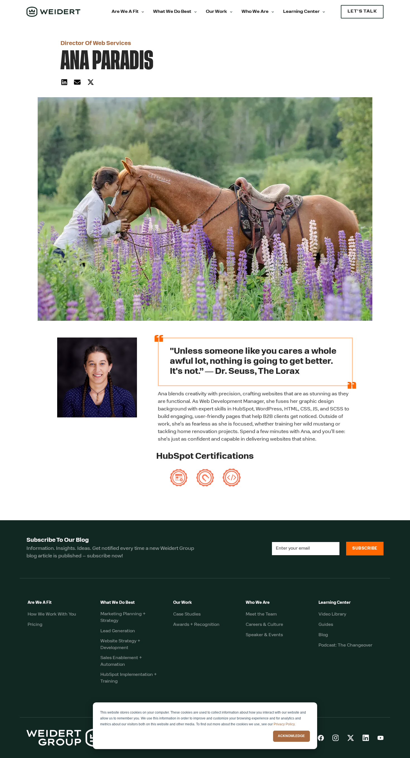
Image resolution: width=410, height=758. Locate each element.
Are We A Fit (125, 12)
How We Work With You (52, 614)
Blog (323, 635)
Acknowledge (291, 736)
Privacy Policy (284, 724)
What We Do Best (172, 12)
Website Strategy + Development (120, 644)
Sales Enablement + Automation (121, 661)
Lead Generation (117, 631)
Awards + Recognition (196, 624)
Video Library (332, 614)
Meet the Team (261, 614)
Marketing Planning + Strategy (123, 617)
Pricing (35, 624)
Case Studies (187, 614)
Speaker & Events (264, 635)
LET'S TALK (362, 11)
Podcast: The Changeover (345, 645)
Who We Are (255, 12)
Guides (326, 624)
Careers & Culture (264, 624)
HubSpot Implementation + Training (128, 678)
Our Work (216, 12)
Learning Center (301, 12)
